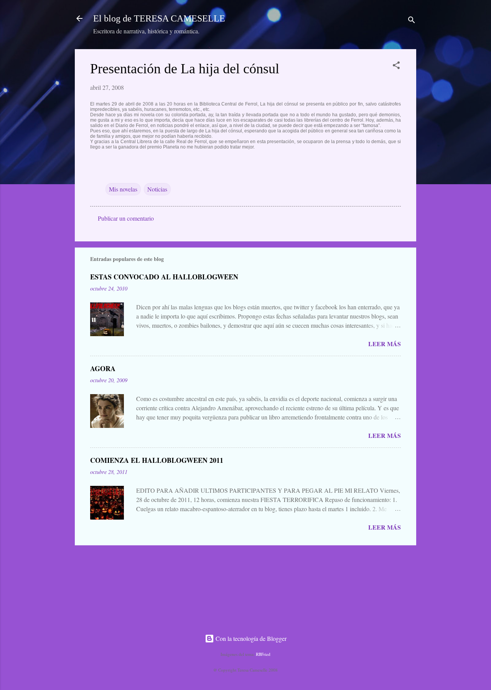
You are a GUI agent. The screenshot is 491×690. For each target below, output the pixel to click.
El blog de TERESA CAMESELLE (159, 18)
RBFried (263, 654)
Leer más (384, 343)
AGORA (102, 368)
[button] (396, 66)
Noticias (157, 189)
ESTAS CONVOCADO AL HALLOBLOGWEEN (164, 277)
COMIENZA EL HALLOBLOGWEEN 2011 (156, 460)
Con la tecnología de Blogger (250, 638)
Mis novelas (123, 189)
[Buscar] (411, 21)
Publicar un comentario (126, 218)
